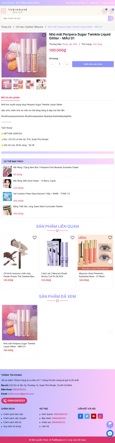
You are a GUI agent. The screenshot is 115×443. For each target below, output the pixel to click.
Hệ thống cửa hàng (75, 2)
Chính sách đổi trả (12, 422)
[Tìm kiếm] (111, 18)
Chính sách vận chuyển (14, 418)
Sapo (83, 440)
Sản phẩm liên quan (57, 226)
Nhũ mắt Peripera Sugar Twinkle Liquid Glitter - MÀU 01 (19, 345)
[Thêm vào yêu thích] (44, 35)
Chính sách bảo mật (13, 414)
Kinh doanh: (54, 414)
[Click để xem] (24, 55)
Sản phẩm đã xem (57, 296)
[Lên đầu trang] (110, 416)
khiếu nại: (53, 422)
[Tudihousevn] (17, 10)
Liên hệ (45, 426)
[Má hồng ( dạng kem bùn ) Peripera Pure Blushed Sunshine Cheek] (7, 171)
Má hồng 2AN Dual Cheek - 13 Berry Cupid (34, 180)
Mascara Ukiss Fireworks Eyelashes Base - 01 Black (92, 275)
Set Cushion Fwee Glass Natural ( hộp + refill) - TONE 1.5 (41, 193)
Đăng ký (94, 2)
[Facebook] (80, 416)
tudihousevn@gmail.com (21, 393)
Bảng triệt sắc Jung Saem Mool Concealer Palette (38, 206)
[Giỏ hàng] (111, 11)
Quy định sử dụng (12, 426)
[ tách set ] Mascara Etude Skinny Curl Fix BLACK (54, 275)
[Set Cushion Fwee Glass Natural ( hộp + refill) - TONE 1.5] (7, 196)
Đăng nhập (108, 2)
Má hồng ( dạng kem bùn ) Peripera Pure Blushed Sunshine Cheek (45, 167)
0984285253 (19, 389)
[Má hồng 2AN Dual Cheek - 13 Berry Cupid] (7, 183)
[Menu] (3, 10)
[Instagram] (100, 416)
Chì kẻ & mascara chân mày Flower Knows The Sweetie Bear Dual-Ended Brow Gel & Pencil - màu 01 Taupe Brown (19, 275)
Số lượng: (54, 58)
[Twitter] (87, 416)
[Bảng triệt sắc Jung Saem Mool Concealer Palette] (7, 210)
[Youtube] (93, 416)
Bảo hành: (54, 418)
